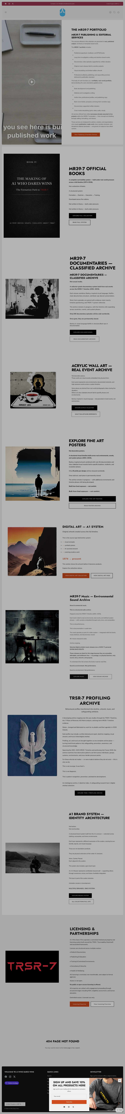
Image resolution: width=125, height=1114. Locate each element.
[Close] (119, 1080)
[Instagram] (69, 1107)
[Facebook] (64, 1107)
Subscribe (69, 1102)
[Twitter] (73, 1107)
